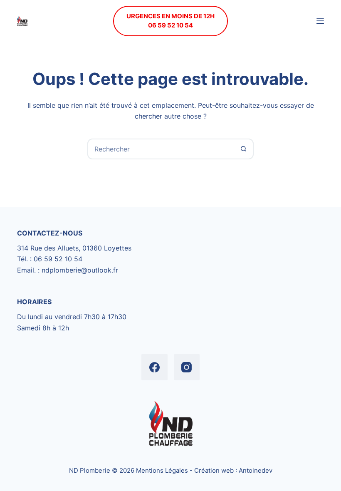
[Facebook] (154, 367)
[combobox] (161, 149)
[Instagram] (187, 367)
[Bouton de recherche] (243, 149)
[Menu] (320, 21)
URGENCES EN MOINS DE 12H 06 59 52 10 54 (170, 21)
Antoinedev (255, 470)
